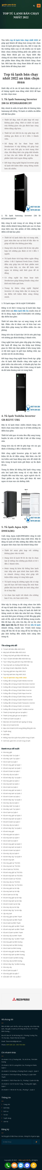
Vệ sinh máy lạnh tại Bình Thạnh (13, 929)
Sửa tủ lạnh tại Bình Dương (12, 948)
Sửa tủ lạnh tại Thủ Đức (11, 869)
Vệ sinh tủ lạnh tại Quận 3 (11, 822)
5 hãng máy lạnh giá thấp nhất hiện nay (16, 655)
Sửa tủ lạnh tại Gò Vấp (10, 894)
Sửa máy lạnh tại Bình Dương (12, 945)
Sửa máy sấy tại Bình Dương (12, 961)
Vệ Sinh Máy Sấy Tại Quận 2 (12, 800)
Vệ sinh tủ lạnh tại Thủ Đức (12, 879)
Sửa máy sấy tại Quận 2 (11, 803)
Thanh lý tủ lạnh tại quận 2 (12, 719)
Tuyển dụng (7, 731)
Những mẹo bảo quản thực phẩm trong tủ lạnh (18, 738)
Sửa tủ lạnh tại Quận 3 (10, 812)
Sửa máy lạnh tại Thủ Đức (11, 866)
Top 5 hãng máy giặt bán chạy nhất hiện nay (18, 662)
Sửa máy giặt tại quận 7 (11, 973)
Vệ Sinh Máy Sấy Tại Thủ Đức (13, 885)
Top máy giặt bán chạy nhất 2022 (14, 671)
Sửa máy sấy (7, 967)
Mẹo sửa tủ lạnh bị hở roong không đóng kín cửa (19, 728)
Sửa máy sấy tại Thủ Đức (11, 882)
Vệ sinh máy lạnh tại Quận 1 (12, 768)
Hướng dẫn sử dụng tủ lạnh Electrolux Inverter (19, 684)
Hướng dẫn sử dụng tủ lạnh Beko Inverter (17, 690)
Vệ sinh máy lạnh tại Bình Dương (14, 954)
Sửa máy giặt (7, 752)
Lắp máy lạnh (7, 913)
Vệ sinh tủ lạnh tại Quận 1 (11, 771)
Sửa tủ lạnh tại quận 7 (10, 970)
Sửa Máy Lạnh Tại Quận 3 (11, 809)
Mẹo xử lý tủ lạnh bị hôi (11, 725)
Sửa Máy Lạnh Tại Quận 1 (11, 759)
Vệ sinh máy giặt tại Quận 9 (12, 844)
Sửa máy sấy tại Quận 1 (11, 774)
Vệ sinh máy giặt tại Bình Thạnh (13, 926)
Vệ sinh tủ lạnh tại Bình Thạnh (13, 932)
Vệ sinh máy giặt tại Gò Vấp (12, 898)
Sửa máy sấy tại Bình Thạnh (12, 936)
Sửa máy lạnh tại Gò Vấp (11, 891)
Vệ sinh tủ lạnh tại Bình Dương (13, 958)
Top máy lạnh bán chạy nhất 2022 (14, 674)
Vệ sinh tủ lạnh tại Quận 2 (11, 796)
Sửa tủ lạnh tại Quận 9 (10, 841)
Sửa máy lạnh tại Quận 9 (11, 838)
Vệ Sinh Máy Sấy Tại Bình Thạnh (13, 939)
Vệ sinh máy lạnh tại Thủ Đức (13, 876)
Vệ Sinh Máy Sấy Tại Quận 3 (12, 828)
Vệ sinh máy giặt (8, 831)
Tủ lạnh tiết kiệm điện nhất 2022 (14, 649)
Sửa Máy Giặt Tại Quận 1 (11, 755)
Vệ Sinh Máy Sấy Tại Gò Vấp (12, 910)
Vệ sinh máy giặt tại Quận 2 (12, 790)
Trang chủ (6, 1104)
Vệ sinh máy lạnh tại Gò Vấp (12, 901)
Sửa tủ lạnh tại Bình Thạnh (12, 923)
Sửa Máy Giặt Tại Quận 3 (11, 806)
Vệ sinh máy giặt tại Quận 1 (12, 765)
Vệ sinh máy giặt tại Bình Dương (14, 951)
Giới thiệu (6, 734)
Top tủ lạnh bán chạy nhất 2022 (15, 678)
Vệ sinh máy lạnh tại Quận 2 (12, 793)
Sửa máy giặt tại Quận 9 (11, 834)
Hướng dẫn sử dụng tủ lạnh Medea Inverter (18, 681)
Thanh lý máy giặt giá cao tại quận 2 (15, 715)
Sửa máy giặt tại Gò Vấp (11, 888)
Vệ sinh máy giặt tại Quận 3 (12, 815)
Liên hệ (5, 1121)
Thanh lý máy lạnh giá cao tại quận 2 (15, 712)
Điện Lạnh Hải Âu (25, 1160)
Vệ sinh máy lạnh (8, 860)
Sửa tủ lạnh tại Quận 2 (10, 787)
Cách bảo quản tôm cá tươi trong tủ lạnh (16, 741)
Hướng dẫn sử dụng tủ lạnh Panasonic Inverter (19, 703)
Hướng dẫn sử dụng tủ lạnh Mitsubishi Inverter (19, 687)
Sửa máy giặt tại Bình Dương (12, 942)
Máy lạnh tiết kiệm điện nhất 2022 (14, 652)
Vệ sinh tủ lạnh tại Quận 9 (11, 850)
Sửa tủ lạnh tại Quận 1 (10, 762)
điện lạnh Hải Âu (21, 311)
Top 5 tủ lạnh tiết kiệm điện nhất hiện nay (17, 659)
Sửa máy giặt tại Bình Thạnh (12, 917)
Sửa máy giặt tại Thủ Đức (11, 863)
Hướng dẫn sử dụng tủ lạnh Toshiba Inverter (18, 709)
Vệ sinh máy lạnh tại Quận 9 (12, 847)
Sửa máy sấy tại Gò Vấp (11, 907)
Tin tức (5, 1115)
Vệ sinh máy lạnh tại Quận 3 (12, 819)
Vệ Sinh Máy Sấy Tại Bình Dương (14, 964)
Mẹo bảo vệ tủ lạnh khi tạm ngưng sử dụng (17, 722)
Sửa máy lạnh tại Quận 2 (11, 784)
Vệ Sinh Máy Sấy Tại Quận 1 (12, 778)
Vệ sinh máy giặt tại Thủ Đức (12, 872)
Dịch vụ (5, 1111)
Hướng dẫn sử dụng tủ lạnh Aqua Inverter (17, 693)
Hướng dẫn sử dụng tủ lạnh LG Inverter (16, 706)
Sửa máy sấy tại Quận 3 (11, 825)
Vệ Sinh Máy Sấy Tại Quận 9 (12, 857)
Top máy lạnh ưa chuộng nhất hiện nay (16, 665)
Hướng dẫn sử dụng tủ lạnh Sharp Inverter (17, 697)
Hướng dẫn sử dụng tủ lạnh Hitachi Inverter (18, 700)
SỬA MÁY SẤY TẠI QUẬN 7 (12, 977)
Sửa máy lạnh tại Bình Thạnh (12, 920)
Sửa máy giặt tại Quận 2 (11, 781)
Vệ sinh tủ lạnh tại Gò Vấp (11, 904)
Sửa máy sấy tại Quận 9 (11, 853)
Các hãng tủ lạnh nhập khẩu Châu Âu (15, 668)
